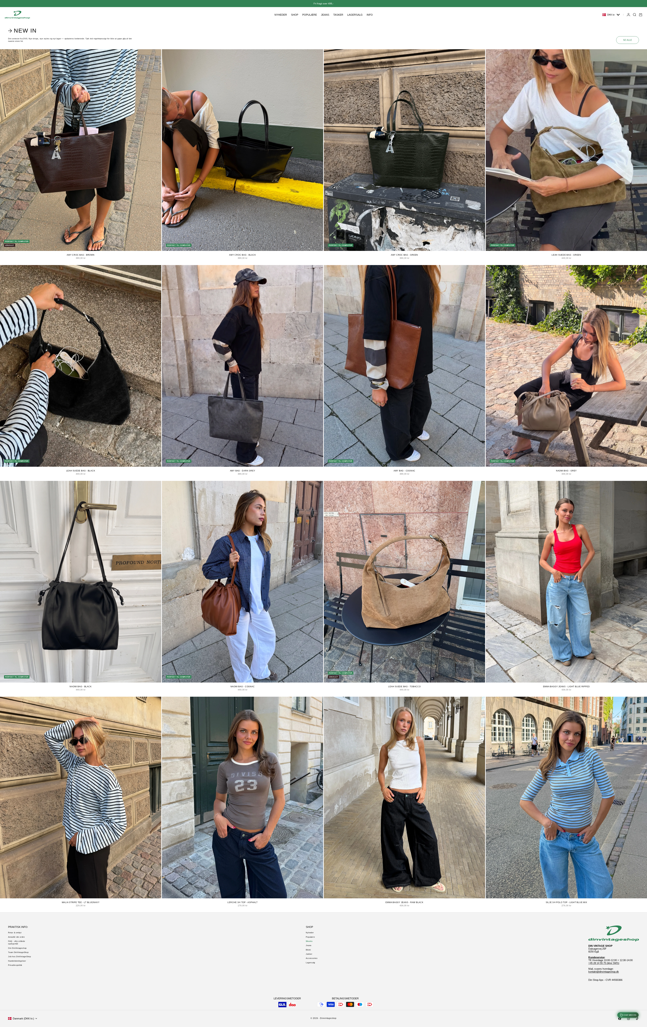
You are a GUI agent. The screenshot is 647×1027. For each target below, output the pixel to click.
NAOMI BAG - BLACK (80, 686)
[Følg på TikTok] (637, 1018)
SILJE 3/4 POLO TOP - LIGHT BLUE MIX (566, 902)
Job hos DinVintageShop (19, 957)
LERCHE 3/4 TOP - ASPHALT (242, 902)
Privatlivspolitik (15, 965)
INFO (370, 14)
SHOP (294, 14)
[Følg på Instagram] (628, 1018)
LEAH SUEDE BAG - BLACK (80, 471)
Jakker (309, 954)
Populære (310, 937)
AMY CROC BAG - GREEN (404, 255)
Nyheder (310, 933)
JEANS (325, 14)
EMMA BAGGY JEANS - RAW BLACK (404, 902)
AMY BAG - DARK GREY (242, 471)
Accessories (311, 958)
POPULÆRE (309, 14)
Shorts (309, 941)
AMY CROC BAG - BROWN (80, 255)
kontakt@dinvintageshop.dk (603, 971)
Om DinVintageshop (17, 948)
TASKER (338, 14)
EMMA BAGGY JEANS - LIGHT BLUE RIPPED (566, 686)
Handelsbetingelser (17, 961)
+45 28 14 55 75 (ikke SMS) (603, 963)
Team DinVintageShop (18, 952)
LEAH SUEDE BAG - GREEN (566, 255)
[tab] (23, 31)
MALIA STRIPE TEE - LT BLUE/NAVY (81, 902)
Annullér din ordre (16, 937)
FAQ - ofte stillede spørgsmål (16, 942)
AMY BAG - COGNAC (404, 471)
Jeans (309, 945)
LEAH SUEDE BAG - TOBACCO (404, 686)
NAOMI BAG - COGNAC (242, 686)
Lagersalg (310, 963)
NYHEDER (280, 14)
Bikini (308, 950)
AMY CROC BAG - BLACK (242, 255)
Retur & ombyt (15, 933)
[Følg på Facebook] (619, 1018)
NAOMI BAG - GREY (566, 471)
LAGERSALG (355, 14)
